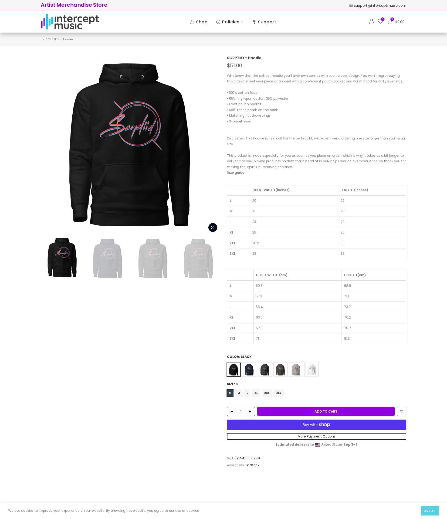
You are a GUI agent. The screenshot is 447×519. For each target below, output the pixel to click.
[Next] (212, 145)
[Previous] (49, 145)
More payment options (316, 436)
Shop (202, 22)
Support (267, 22)
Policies (231, 22)
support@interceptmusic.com (380, 5)
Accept (430, 511)
